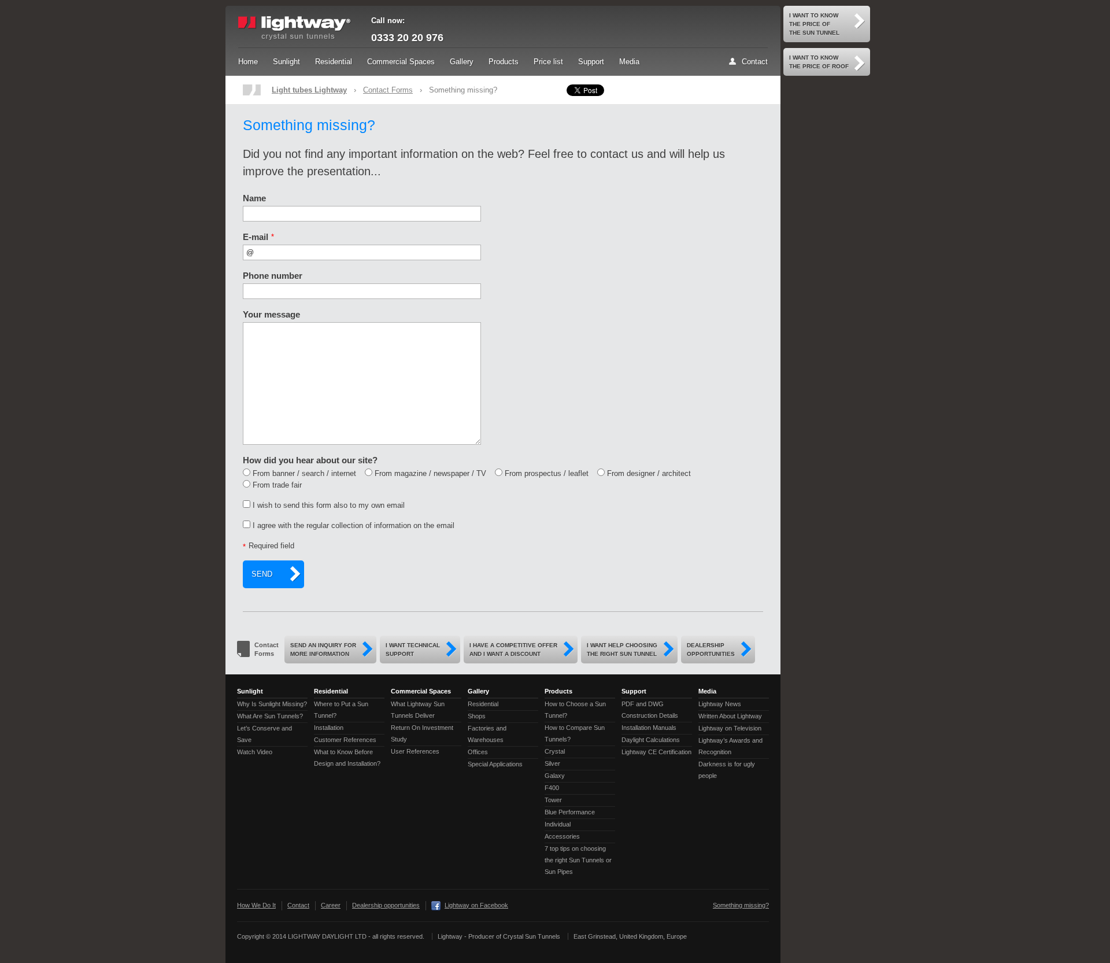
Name (254, 198)
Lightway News (719, 703)
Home (248, 61)
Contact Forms (388, 90)
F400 (552, 787)
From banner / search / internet (304, 473)
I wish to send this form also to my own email (329, 505)
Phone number (272, 276)
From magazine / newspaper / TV (430, 473)
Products (504, 61)
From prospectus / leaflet (547, 473)
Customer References (345, 739)
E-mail (255, 237)
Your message (271, 314)
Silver (552, 763)
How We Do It (256, 905)
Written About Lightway (730, 716)
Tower (553, 799)
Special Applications (495, 764)
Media (629, 61)
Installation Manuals (648, 727)
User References (415, 751)
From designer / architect (649, 473)
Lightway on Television (729, 728)
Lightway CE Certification (656, 751)
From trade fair (277, 485)
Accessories (562, 836)
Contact (755, 61)
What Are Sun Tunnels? (270, 716)
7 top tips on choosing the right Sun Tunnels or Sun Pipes (578, 860)
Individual (558, 824)
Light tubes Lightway (309, 90)
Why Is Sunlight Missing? (272, 703)
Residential (333, 61)
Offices (478, 751)
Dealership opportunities (386, 905)
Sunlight (286, 61)
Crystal (555, 751)
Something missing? (741, 905)
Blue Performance (570, 812)
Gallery (461, 61)
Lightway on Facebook (476, 905)
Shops (477, 716)
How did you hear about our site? (310, 460)
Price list (548, 61)
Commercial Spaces (401, 61)
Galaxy (555, 775)
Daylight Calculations (650, 739)
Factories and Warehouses (487, 734)
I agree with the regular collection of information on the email (353, 525)
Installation (328, 727)
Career (331, 905)
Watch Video (254, 751)
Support (591, 61)
